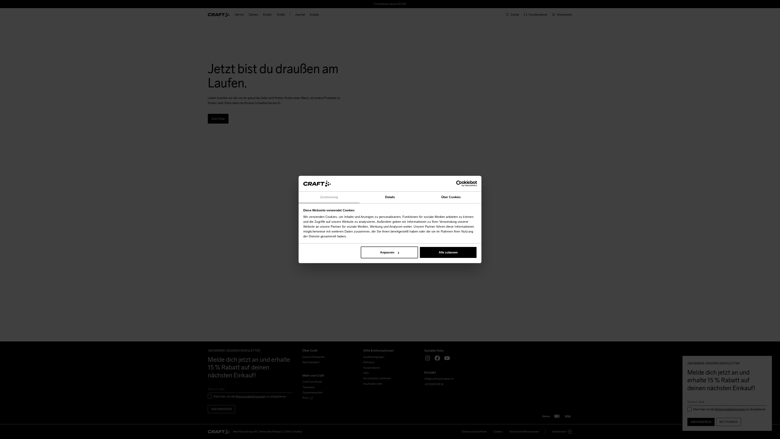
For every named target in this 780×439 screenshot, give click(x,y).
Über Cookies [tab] (451, 197)
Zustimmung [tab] (329, 197)
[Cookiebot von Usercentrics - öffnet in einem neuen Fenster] (459, 184)
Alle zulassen (448, 252)
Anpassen (387, 252)
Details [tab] (390, 197)
